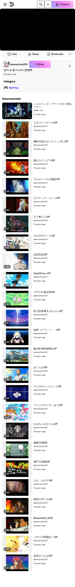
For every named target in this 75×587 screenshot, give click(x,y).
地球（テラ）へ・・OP (46, 330)
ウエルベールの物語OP (46, 179)
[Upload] (48, 4)
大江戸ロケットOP (44, 235)
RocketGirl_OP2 (43, 518)
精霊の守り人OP (42, 499)
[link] (16, 64)
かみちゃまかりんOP (45, 424)
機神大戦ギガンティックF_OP (50, 141)
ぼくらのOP (40, 367)
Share (35, 54)
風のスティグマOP (44, 160)
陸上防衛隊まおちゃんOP (48, 311)
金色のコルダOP (42, 555)
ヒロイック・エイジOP (46, 198)
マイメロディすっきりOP (48, 405)
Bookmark (57, 54)
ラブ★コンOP (41, 216)
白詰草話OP (40, 254)
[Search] (40, 4)
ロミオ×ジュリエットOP (47, 386)
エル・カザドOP (42, 480)
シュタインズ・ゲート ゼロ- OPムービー (52, 105)
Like (14, 54)
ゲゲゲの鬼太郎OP (44, 292)
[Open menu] (5, 4)
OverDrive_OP (42, 273)
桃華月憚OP (40, 442)
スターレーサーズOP (45, 122)
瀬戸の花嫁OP (41, 461)
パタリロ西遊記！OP (45, 537)
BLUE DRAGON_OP (45, 348)
